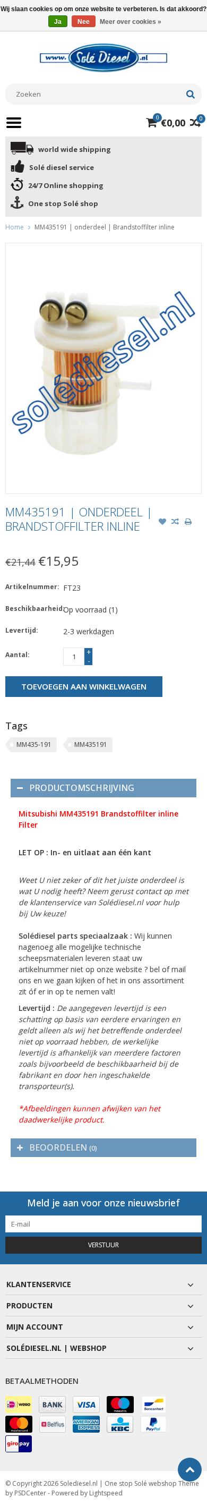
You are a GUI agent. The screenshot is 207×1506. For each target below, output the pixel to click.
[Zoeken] (190, 94)
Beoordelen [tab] (63, 1147)
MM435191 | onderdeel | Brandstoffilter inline (104, 227)
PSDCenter (30, 1493)
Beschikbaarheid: (31, 608)
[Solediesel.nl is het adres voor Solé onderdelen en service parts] (103, 57)
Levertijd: (21, 630)
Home (14, 227)
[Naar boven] (190, 1470)
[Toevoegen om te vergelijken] (175, 522)
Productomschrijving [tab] (81, 788)
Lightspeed (106, 1493)
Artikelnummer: (31, 586)
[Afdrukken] (188, 522)
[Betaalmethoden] (18, 1404)
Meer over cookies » (130, 21)
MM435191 (90, 744)
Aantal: (17, 654)
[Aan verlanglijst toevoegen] (162, 522)
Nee (83, 21)
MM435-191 (33, 744)
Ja (58, 21)
